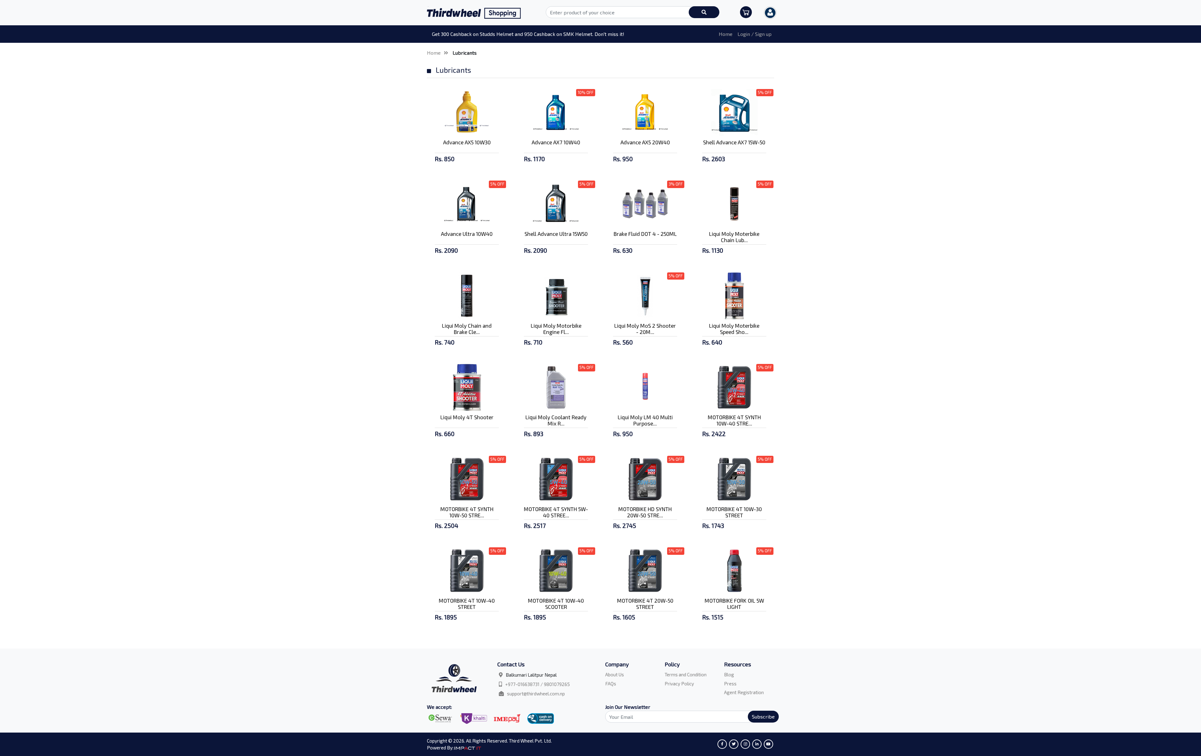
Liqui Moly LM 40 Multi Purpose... (645, 420)
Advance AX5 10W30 (467, 142)
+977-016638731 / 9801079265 (537, 684)
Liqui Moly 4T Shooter (467, 417)
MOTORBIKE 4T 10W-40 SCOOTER (556, 603)
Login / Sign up (754, 34)
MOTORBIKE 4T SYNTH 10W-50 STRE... (467, 512)
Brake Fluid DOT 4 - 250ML (645, 234)
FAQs (610, 683)
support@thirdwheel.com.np (536, 693)
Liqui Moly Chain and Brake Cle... (467, 328)
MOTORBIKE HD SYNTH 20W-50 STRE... (645, 512)
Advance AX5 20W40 (645, 142)
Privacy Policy (679, 683)
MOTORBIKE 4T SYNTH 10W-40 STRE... (734, 420)
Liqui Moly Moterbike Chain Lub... (734, 237)
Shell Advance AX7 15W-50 (734, 142)
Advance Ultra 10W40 (467, 234)
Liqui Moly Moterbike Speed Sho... (734, 328)
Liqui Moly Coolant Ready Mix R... (555, 420)
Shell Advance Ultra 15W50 (556, 234)
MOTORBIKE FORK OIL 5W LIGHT (734, 603)
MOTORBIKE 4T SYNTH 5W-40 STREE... (556, 512)
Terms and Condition (686, 674)
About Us (614, 674)
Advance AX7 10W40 (556, 142)
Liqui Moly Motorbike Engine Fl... (556, 328)
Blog (729, 674)
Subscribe (763, 716)
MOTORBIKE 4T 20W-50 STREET (645, 603)
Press (730, 683)
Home (725, 34)
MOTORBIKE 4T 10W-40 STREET (467, 603)
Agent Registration (744, 692)
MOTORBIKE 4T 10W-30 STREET (734, 512)
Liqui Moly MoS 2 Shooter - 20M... (645, 328)
